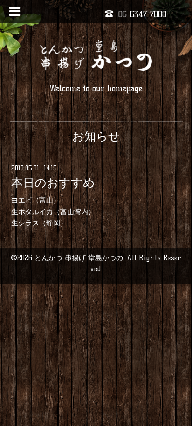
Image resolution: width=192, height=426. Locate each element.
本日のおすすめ (53, 182)
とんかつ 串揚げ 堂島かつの (78, 257)
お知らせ (96, 136)
